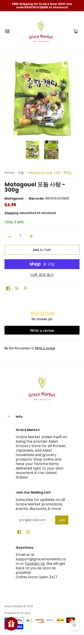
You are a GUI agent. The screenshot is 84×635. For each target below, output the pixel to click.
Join (62, 520)
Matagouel (13, 198)
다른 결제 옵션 (42, 275)
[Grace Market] (41, 31)
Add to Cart (42, 250)
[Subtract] (9, 236)
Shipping (11, 213)
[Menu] (7, 31)
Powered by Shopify (17, 613)
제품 (21, 172)
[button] (76, 31)
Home (9, 172)
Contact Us (35, 563)
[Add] (31, 236)
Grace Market (13, 606)
